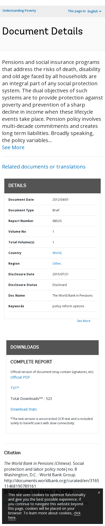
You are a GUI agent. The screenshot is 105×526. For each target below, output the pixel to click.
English (93, 11)
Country (14, 253)
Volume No (17, 231)
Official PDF (20, 377)
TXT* (14, 387)
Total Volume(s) (21, 242)
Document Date (21, 199)
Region (14, 263)
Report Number (21, 221)
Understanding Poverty (19, 10)
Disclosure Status (22, 285)
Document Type (21, 210)
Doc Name (16, 295)
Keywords (16, 306)
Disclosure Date (21, 274)
